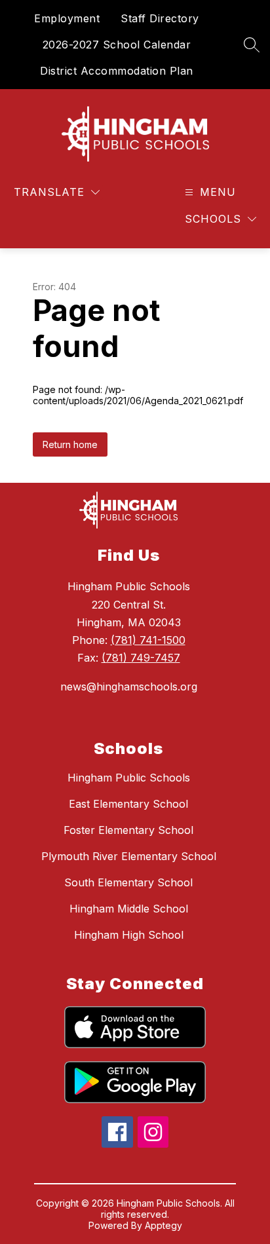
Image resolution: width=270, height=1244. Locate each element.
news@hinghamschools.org (128, 686)
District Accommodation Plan (116, 70)
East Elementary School (128, 803)
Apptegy (163, 1225)
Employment (67, 18)
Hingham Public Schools (129, 777)
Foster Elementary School (128, 830)
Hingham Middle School (128, 908)
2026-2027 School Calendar (117, 44)
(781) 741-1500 (148, 640)
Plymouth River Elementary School (128, 856)
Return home (70, 444)
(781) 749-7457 (141, 657)
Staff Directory (160, 18)
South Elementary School (128, 882)
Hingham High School (128, 934)
